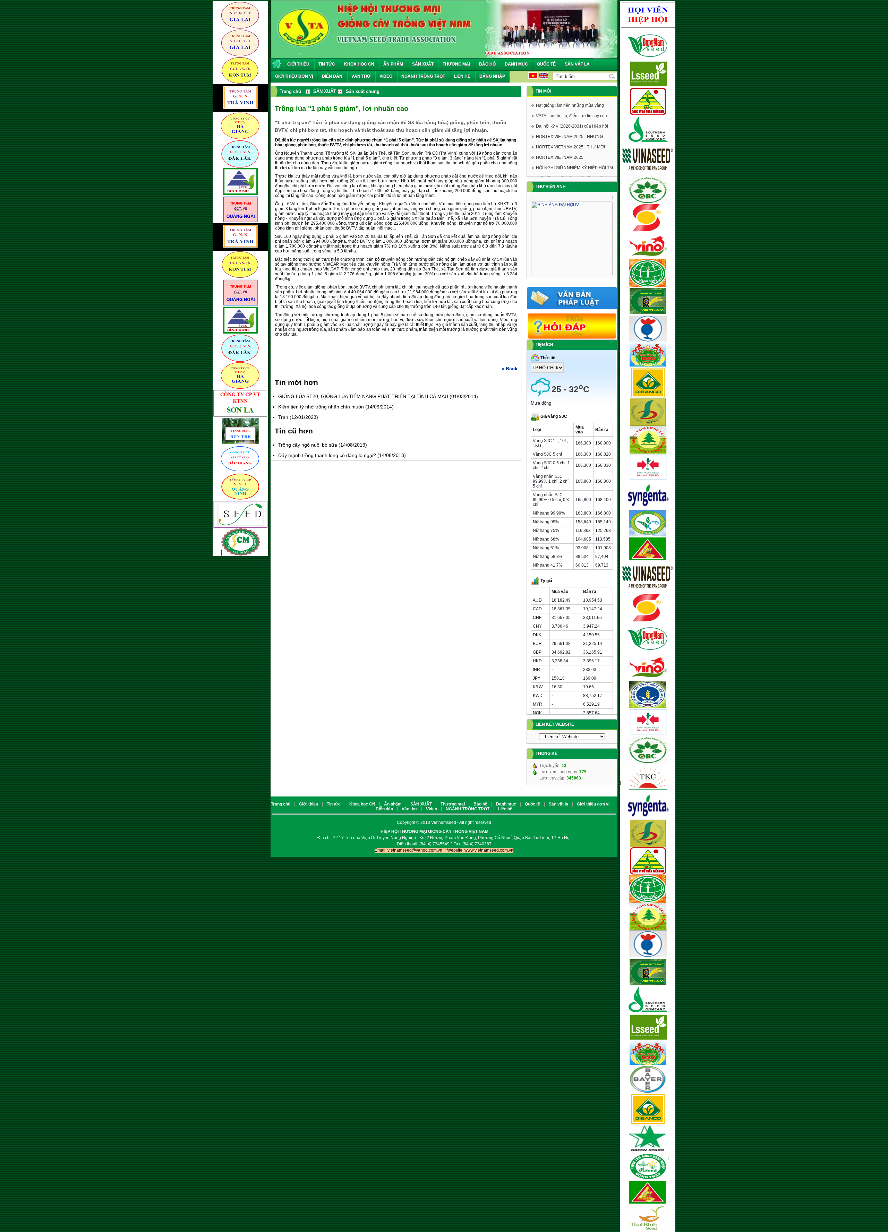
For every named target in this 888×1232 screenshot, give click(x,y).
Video (385, 76)
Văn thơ (360, 76)
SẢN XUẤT (423, 64)
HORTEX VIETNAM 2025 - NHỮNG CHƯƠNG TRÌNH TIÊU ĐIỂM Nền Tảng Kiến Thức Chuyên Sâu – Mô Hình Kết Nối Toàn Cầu (573, 127)
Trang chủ (280, 804)
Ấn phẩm (393, 64)
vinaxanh (498, 831)
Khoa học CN (359, 64)
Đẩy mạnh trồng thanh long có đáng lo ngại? (327, 455)
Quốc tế (546, 64)
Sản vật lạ (577, 64)
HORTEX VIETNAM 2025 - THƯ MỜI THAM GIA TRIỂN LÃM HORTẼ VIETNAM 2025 (570, 138)
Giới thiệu (298, 64)
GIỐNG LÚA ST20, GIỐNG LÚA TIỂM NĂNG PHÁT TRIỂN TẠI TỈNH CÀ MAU (363, 396)
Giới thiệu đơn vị (294, 76)
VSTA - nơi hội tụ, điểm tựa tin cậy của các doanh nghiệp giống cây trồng (571, 107)
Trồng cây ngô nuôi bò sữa (307, 445)
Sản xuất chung (362, 91)
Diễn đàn (332, 76)
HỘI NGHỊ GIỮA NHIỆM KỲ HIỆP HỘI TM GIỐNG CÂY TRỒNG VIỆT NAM (574, 159)
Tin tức (326, 64)
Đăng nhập (492, 76)
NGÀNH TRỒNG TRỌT (423, 76)
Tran (283, 417)
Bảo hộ (487, 64)
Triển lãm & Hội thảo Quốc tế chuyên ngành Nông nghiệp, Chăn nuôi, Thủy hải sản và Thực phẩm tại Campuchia (571, 169)
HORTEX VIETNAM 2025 (559, 147)
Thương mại (456, 64)
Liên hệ (462, 76)
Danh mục (516, 64)
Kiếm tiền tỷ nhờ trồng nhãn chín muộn (321, 407)
